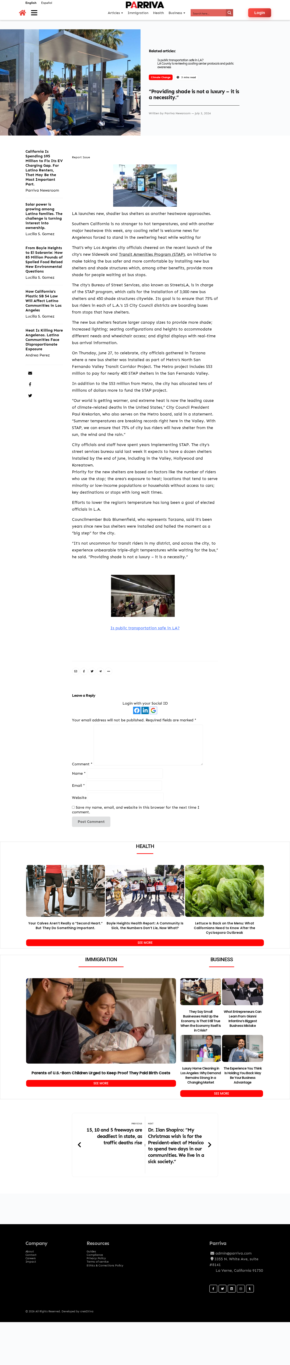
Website (79, 798)
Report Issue (81, 157)
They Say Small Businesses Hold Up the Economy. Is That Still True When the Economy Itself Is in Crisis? (200, 1021)
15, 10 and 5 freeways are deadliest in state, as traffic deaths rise (114, 1136)
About (29, 1250)
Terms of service (98, 1260)
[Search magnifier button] (229, 12)
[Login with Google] (153, 710)
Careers (30, 1257)
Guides (91, 1250)
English (31, 2)
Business (175, 13)
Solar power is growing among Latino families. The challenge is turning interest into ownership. (43, 216)
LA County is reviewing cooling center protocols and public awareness (195, 65)
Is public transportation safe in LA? (180, 60)
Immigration (138, 13)
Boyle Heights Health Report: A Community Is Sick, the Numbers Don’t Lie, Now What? (145, 925)
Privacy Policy (96, 1257)
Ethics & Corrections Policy (105, 1265)
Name (79, 773)
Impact (30, 1260)
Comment (82, 764)
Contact (31, 1253)
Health (158, 13)
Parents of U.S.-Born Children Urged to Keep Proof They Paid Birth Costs (101, 1072)
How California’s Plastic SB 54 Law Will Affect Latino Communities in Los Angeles (43, 300)
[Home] (22, 13)
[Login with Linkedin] (145, 710)
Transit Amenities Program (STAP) (152, 254)
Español (46, 2)
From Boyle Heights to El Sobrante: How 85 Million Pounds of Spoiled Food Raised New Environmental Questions (44, 259)
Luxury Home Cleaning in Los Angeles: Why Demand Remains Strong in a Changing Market (200, 1075)
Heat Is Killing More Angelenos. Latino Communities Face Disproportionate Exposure (44, 339)
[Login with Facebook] (137, 710)
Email (78, 785)
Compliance (95, 1253)
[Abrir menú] (34, 12)
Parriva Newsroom (178, 113)
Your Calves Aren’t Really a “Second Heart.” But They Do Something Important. (65, 925)
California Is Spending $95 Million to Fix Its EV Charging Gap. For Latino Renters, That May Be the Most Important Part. (44, 167)
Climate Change (160, 77)
